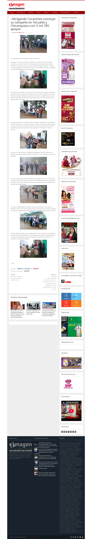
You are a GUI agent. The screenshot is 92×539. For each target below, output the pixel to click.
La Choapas (62, 489)
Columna (67, 456)
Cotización (69, 467)
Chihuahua (76, 447)
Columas (62, 456)
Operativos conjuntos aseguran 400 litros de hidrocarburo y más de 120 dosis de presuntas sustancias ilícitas (47, 474)
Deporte (62, 471)
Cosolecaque (63, 467)
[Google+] (78, 537)
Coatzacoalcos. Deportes (73, 454)
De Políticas (69, 469)
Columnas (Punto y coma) (65, 460)
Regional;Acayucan (69, 522)
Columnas (54, 12)
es (69, 476)
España (73, 476)
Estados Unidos (68, 484)
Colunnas (62, 465)
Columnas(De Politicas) (77, 460)
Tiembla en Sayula (43, 468)
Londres (80, 491)
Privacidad (29, 537)
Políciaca (78, 509)
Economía (78, 471)
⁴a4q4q (73, 443)
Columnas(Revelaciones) (76, 462)
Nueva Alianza (63, 504)
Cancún (65, 447)
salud (72, 524)
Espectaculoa (63, 478)
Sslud (72, 526)
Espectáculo (79, 476)
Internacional (76, 487)
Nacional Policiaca (74, 500)
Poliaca (68, 506)
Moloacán (68, 495)
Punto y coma (66, 517)
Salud (76, 524)
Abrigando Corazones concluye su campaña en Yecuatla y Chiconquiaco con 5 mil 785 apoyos (33, 24)
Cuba (75, 467)
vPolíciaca (74, 528)
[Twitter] (76, 537)
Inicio (12, 12)
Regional (62, 522)
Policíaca (73, 509)
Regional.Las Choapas (64, 524)
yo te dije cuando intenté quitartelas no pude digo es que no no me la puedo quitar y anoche (71, 531)
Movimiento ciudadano (73, 498)
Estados (62, 484)
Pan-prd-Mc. (62, 506)
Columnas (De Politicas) (65, 458)
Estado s (79, 482)
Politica (72, 513)
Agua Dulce (62, 445)
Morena (79, 495)
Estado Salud (76, 480)
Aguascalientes (76, 445)
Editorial (33, 537)
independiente (63, 487)
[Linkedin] (80, 537)
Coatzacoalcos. (63, 454)
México (61, 493)
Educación (68, 473)
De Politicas (62, 469)
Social (67, 526)
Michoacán (67, 493)
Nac (80, 498)
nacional (62, 500)
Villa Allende (67, 528)
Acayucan (79, 443)
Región (78, 520)
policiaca (62, 509)
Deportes (67, 471)
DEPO (74, 469)
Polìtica (61, 515)
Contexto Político (69, 465)
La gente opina (70, 489)
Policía (76, 506)
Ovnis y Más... (71, 504)
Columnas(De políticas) (65, 462)
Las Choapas (63, 491)
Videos (61, 528)
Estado (38, 12)
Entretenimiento (65, 12)
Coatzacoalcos (21, 12)
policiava (67, 513)
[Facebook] (73, 537)
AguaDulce (69, 445)
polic (73, 506)
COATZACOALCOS (63, 451)
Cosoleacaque (78, 465)
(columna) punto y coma (65, 443)
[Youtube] (83, 537)
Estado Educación (68, 480)
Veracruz (79, 526)
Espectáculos (70, 478)
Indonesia (70, 487)
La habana (77, 489)
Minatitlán (73, 493)
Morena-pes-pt (63, 498)
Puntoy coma (73, 517)
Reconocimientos (71, 520)
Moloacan (62, 495)
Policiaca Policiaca (69, 511)
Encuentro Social (63, 476)
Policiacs (62, 513)
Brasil (61, 447)
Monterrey (74, 495)
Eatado (72, 471)
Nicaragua (78, 502)
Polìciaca (62, 511)
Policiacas (77, 511)
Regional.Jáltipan (78, 522)
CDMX (70, 447)
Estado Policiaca (72, 482)
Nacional (46, 12)
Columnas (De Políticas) (76, 458)
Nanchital (62, 502)
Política (77, 513)
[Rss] (71, 537)
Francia (79, 484)
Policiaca (67, 509)
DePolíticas (79, 469)
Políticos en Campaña (69, 515)
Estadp (75, 484)
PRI (61, 517)
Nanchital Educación (70, 502)
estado (76, 478)
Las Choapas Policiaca (72, 491)
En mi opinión (75, 473)
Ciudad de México (69, 449)
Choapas (62, 449)
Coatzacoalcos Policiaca (74, 451)
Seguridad (62, 526)
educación (62, 473)
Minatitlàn (79, 493)
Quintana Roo (63, 520)
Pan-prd (77, 504)
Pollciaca (77, 515)
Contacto (75, 12)
